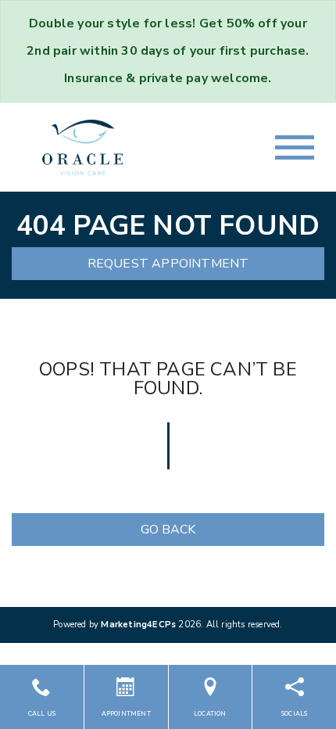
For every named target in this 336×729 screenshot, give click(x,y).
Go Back (168, 529)
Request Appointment (168, 263)
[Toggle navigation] (294, 147)
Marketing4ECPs (138, 624)
